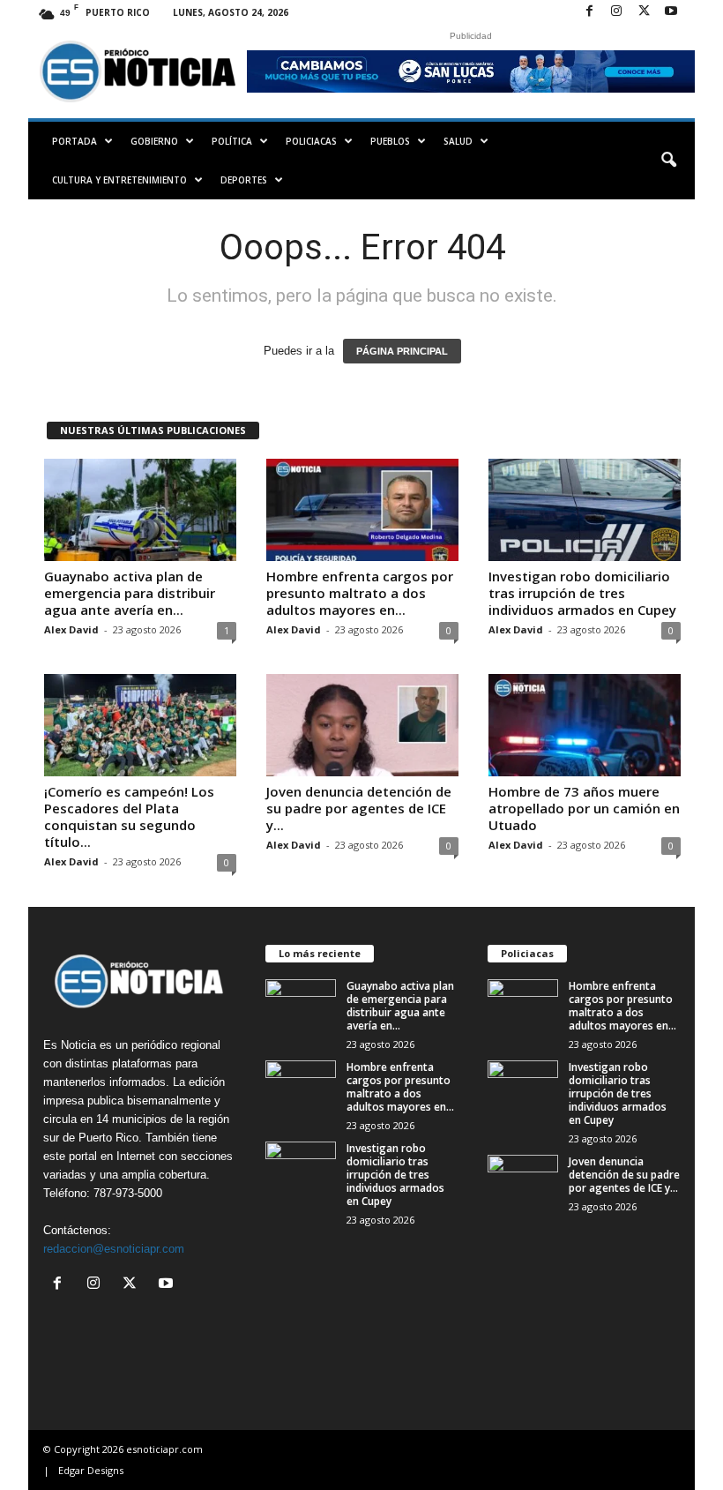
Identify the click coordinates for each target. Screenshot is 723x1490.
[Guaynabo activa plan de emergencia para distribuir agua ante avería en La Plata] (140, 510)
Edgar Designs (90, 1470)
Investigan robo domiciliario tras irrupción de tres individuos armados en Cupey (582, 592)
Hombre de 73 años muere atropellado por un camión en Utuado (584, 808)
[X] (643, 12)
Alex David (71, 629)
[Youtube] (671, 12)
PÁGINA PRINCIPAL (402, 351)
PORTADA (74, 141)
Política (232, 141)
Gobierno (154, 141)
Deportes (243, 180)
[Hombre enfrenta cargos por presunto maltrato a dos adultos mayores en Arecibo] (362, 510)
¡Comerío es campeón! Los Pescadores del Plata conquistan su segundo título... (129, 816)
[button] (668, 160)
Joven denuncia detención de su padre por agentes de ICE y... (358, 808)
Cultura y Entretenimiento (119, 180)
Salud (458, 141)
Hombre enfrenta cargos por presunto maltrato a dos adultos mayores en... (359, 592)
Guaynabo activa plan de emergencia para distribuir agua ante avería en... (129, 592)
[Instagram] (616, 12)
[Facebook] (589, 12)
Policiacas (311, 141)
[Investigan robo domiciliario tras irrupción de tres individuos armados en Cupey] (584, 510)
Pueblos (390, 141)
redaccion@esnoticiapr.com (113, 1248)
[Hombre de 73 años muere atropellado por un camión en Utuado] (584, 725)
